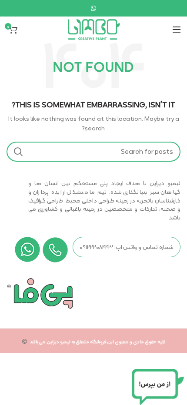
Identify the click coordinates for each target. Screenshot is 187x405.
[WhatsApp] (93, 8)
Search (18, 152)
